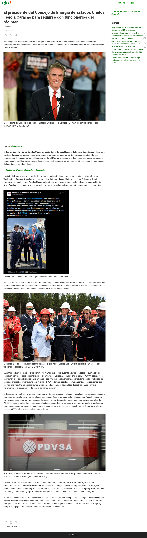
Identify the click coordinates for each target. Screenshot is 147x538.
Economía (7, 26)
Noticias (121, 3)
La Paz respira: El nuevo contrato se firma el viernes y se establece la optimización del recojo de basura (127, 52)
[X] (16, 35)
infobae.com (16, 146)
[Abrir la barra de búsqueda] (143, 3)
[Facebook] (11, 35)
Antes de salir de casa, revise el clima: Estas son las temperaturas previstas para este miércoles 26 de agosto (128, 35)
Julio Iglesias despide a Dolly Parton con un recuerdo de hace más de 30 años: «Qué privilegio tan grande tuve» (127, 43)
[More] (145, 47)
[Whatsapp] (6, 35)
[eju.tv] (7, 3)
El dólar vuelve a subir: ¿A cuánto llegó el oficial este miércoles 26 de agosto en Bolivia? (127, 60)
